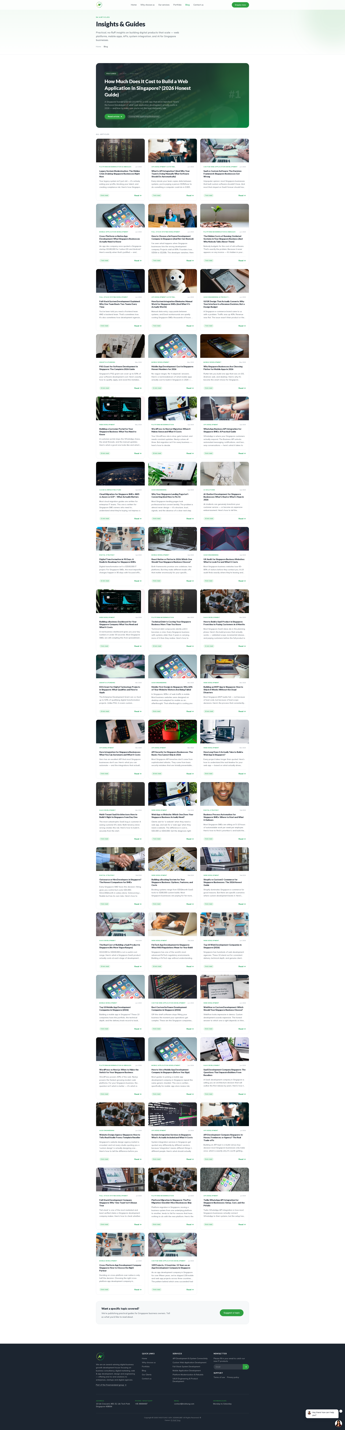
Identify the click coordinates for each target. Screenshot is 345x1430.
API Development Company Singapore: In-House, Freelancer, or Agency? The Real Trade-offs (223, 1137)
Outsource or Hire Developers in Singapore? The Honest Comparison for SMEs (120, 881)
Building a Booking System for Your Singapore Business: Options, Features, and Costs (172, 882)
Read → (138, 195)
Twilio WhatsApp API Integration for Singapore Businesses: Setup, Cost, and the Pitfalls (224, 1203)
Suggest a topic (232, 1312)
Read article (115, 116)
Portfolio (177, 4)
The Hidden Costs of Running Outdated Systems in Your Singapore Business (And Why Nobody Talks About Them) (223, 239)
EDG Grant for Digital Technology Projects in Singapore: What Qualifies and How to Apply (119, 689)
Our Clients (146, 1374)
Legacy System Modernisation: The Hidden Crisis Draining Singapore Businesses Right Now (119, 174)
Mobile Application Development (187, 1370)
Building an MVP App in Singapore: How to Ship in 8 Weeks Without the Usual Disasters (223, 689)
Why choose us (147, 4)
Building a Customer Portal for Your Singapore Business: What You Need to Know (117, 432)
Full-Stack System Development (186, 1366)
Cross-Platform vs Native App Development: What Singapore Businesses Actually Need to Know (119, 239)
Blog (187, 4)
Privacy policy (233, 1377)
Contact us (198, 4)
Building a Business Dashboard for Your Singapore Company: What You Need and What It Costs (118, 624)
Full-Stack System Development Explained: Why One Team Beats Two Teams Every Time (119, 304)
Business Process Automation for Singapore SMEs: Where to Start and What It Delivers (223, 817)
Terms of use (219, 1377)
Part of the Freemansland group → (111, 1385)
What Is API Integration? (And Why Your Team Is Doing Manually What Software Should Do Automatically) (170, 174)
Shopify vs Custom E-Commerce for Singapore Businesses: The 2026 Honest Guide (222, 882)
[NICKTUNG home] (99, 5)
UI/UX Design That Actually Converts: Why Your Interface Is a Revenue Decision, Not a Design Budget (224, 304)
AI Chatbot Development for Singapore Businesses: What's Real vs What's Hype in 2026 (223, 497)
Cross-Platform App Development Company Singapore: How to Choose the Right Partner (120, 1268)
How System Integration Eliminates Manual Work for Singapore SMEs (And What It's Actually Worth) (171, 304)
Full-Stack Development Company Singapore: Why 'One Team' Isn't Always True (118, 1203)
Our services (164, 4)
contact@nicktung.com (184, 1404)
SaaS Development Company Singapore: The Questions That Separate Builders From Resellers (224, 1072)
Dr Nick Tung (175, 1420)
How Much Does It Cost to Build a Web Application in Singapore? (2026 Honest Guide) (148, 88)
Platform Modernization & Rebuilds (188, 1374)
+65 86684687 (141, 1404)
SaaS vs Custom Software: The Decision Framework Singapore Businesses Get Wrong (222, 174)
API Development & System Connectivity (190, 1358)
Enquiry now (240, 5)
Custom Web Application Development (189, 1362)
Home (134, 4)
